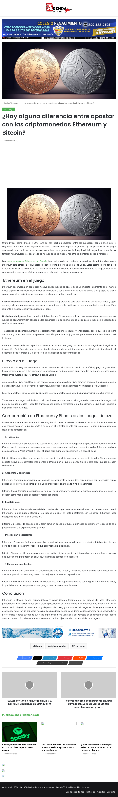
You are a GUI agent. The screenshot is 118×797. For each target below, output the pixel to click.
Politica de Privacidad (95, 792)
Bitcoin (38, 646)
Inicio (6, 103)
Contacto (111, 792)
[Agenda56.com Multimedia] (59, 8)
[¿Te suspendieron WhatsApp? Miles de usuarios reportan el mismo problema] (98, 732)
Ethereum (79, 646)
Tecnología (15, 103)
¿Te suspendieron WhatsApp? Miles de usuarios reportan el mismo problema (96, 747)
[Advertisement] (59, 166)
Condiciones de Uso (75, 792)
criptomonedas (57, 646)
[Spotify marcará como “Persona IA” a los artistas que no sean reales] (19, 732)
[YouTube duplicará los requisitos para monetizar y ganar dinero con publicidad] (58, 732)
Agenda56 (60, 787)
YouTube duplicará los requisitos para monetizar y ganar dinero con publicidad (58, 747)
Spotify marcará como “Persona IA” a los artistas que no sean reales (19, 747)
